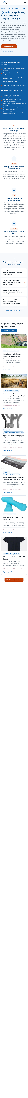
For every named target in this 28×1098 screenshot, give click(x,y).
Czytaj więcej (6, 369)
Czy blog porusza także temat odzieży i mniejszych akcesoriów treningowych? (12, 301)
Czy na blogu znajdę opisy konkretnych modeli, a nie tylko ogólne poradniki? (12, 282)
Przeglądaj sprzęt (8, 46)
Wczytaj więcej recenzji (13, 579)
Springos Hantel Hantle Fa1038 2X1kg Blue (13, 518)
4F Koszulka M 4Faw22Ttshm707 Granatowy (14, 558)
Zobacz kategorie (8, 51)
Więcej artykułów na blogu (13, 310)
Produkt (6, 430)
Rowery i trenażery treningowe (13, 432)
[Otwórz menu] (25, 2)
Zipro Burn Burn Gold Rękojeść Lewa (13, 436)
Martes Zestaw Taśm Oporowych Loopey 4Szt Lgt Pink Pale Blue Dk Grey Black (13, 479)
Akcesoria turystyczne (11, 351)
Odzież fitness (8, 553)
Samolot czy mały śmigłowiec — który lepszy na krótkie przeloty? (13, 395)
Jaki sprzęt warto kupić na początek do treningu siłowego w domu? (12, 292)
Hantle (6, 514)
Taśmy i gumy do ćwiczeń (11, 474)
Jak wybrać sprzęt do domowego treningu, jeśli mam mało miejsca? (12, 272)
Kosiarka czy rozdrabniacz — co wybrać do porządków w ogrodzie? (13, 356)
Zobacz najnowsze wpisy (8, 330)
